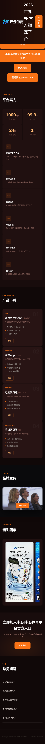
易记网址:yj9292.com (23, 77)
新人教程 (22, 68)
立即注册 (39, 22)
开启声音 (22, 505)
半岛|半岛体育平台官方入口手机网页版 (22, 56)
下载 (9, 341)
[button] (8, 599)
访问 (9, 415)
